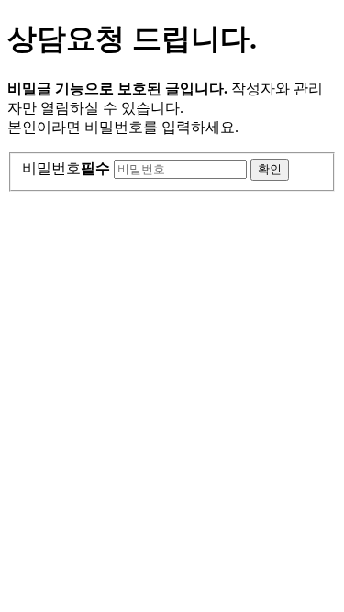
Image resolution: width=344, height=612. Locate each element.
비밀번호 (66, 168)
